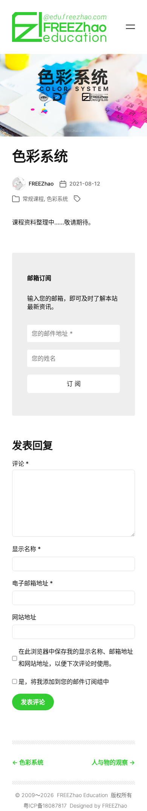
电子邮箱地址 (32, 583)
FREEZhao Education (82, 795)
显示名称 (26, 549)
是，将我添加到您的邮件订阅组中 (63, 681)
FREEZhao (114, 805)
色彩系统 (57, 198)
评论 (20, 463)
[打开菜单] (130, 26)
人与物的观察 (110, 762)
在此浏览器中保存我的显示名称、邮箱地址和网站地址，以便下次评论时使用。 (75, 657)
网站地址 (24, 617)
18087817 (55, 805)
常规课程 (33, 198)
